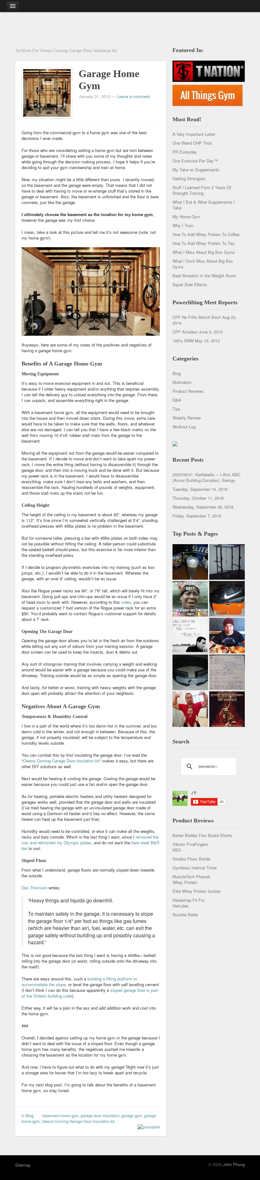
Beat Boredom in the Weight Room (204, 276)
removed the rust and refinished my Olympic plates (90, 840)
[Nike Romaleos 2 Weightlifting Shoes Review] (227, 598)
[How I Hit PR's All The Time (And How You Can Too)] (190, 635)
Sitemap (22, 1165)
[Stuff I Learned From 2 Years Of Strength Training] (227, 672)
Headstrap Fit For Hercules (188, 903)
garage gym (131, 1115)
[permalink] (147, 1127)
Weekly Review (186, 418)
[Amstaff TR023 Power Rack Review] (227, 562)
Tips (176, 409)
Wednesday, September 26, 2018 (202, 507)
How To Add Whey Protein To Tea (203, 243)
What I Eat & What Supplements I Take (203, 205)
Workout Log (184, 427)
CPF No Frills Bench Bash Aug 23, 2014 (204, 320)
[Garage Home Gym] (47, 92)
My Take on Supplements (195, 170)
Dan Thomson (34, 888)
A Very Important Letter (193, 134)
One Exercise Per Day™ (195, 161)
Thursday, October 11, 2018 (198, 498)
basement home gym (60, 1115)
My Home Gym (186, 217)
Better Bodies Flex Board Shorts (202, 835)
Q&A (176, 400)
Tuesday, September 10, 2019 (199, 489)
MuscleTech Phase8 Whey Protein (191, 879)
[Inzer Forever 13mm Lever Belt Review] (190, 672)
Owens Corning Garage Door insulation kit (61, 761)
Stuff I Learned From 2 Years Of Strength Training (201, 190)
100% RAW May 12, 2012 (196, 341)
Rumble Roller (185, 915)
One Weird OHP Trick (192, 143)
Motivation (182, 382)
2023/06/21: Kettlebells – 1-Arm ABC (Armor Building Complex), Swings (206, 477)
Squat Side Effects (189, 284)
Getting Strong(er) (188, 178)
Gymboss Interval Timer (194, 868)
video (126, 602)
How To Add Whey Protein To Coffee (205, 234)
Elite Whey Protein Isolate (196, 891)
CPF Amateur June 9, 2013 (197, 332)
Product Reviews (188, 391)
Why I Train (182, 225)
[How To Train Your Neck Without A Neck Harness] (227, 635)
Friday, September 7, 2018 (196, 516)
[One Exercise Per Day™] (190, 598)
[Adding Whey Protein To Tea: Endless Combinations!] (190, 562)
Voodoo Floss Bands (191, 859)
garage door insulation (100, 1115)
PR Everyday (184, 152)
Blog (30, 1115)
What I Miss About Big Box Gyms (203, 252)
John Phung (234, 1164)
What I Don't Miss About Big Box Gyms (202, 264)
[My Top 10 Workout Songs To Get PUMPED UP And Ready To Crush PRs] (227, 709)
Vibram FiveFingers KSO (190, 847)
